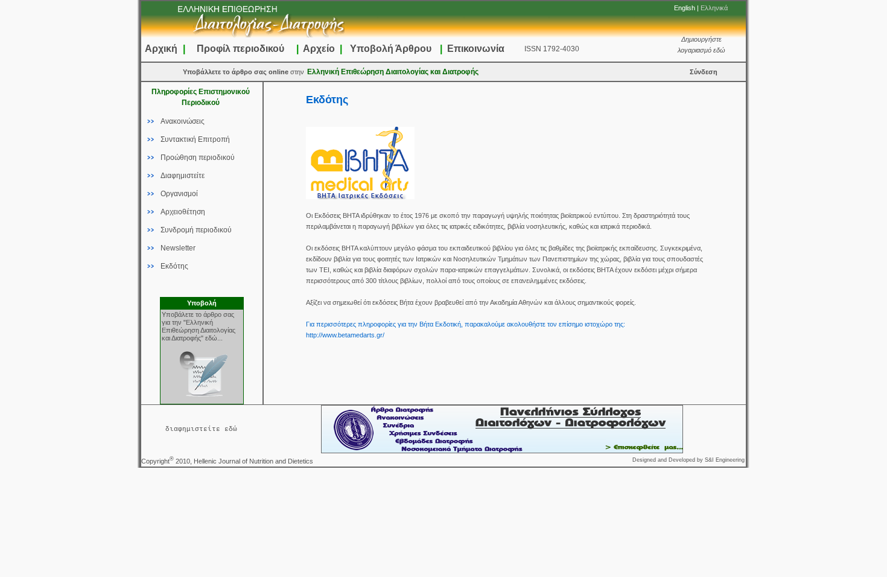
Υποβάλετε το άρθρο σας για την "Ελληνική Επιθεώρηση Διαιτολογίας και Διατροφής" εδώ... (198, 326)
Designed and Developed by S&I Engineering (688, 460)
